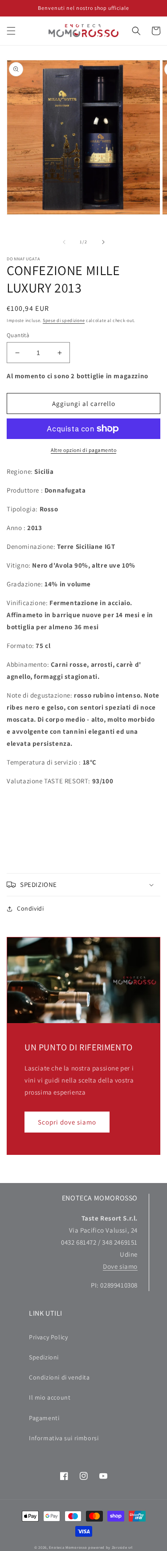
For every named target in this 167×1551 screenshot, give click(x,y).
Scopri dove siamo (67, 1122)
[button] (11, 31)
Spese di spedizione (64, 320)
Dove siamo (120, 1266)
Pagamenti (44, 1418)
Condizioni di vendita (59, 1377)
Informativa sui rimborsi (63, 1438)
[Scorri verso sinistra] (64, 242)
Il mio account (49, 1397)
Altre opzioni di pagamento (83, 450)
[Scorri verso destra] (103, 242)
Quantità (18, 335)
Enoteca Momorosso (68, 1547)
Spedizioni (44, 1357)
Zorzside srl (122, 1547)
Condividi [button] (30, 908)
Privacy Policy (48, 1337)
